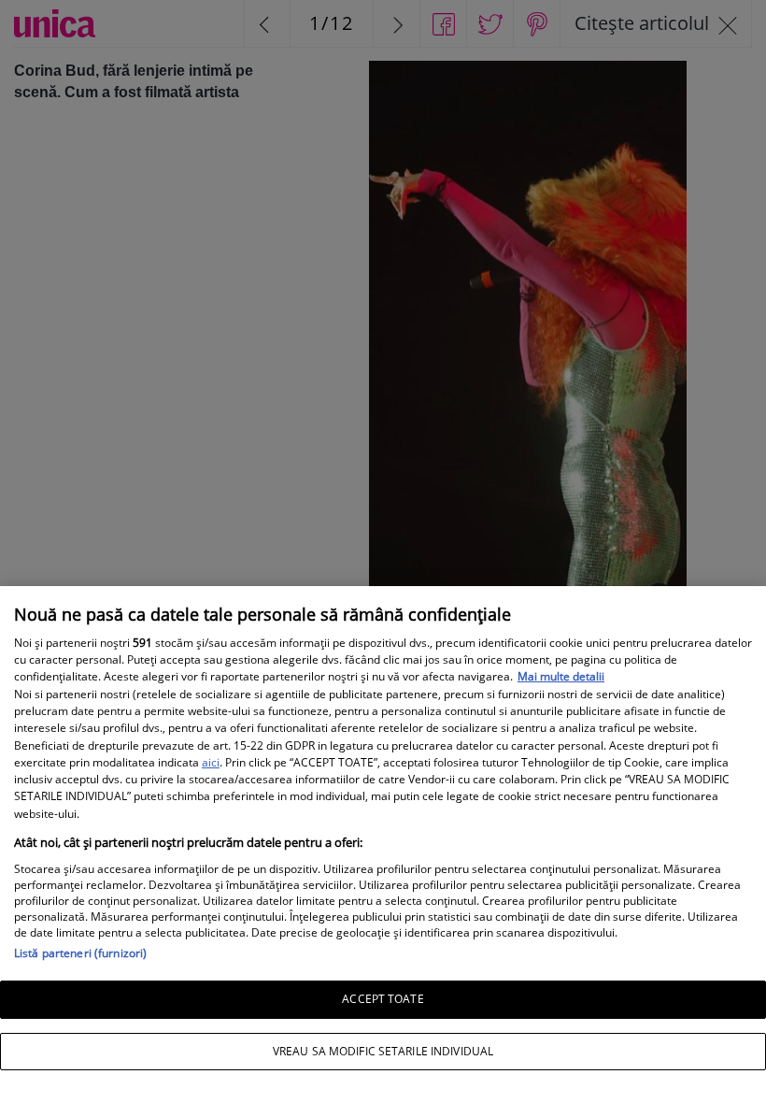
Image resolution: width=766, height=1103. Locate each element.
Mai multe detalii (561, 676)
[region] (383, 844)
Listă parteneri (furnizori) (80, 953)
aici (211, 762)
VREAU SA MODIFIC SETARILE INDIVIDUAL (383, 1051)
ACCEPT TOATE (382, 999)
